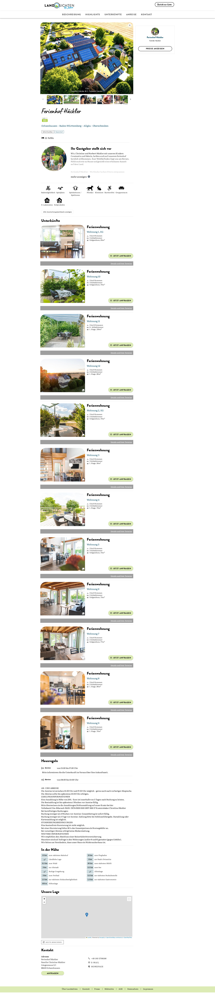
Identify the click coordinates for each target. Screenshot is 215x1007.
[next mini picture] (130, 99)
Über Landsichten (70, 995)
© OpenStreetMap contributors (113, 944)
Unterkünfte (113, 14)
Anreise (131, 14)
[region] (86, 923)
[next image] (130, 58)
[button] (86, 921)
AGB (121, 995)
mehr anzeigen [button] (79, 176)
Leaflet (89, 944)
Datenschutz (133, 995)
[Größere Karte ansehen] (129, 905)
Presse (97, 995)
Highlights (92, 14)
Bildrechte (109, 995)
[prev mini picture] (43, 99)
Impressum (148, 995)
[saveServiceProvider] (129, 25)
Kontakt (146, 14)
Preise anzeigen (155, 48)
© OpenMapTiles (127, 944)
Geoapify (101, 944)
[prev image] (44, 58)
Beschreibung (71, 14)
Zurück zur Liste (164, 4)
